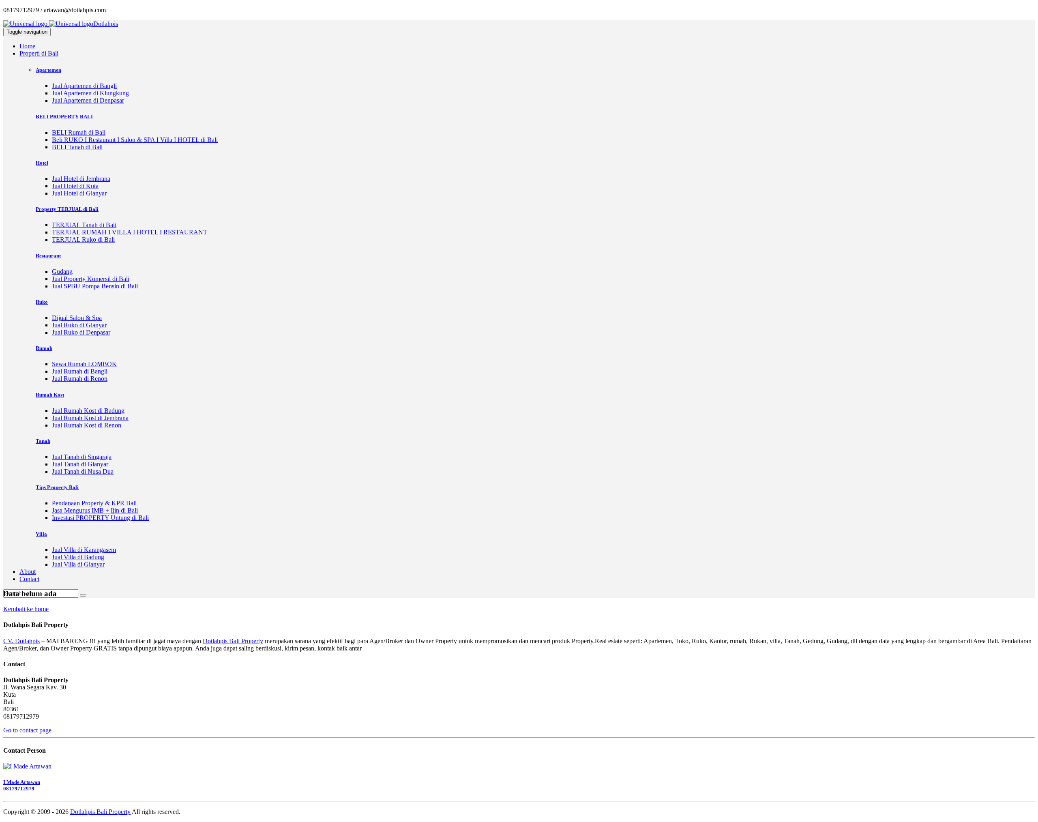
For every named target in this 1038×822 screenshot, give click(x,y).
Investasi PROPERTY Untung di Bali (100, 517)
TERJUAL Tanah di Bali (84, 224)
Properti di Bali (38, 53)
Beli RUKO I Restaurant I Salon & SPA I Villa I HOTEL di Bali (135, 139)
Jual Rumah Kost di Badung (88, 410)
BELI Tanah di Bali (77, 147)
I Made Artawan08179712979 (21, 785)
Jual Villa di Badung (78, 557)
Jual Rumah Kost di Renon (86, 425)
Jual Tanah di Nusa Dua (83, 471)
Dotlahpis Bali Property (233, 640)
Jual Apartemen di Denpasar (88, 100)
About (27, 571)
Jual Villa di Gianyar (78, 564)
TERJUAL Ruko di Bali (83, 239)
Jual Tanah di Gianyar (80, 464)
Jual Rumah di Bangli (79, 371)
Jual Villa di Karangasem (84, 549)
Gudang (62, 271)
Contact (29, 578)
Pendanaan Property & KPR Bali (94, 503)
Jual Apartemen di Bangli (84, 85)
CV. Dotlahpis (21, 640)
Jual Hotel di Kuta (75, 185)
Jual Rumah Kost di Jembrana (90, 417)
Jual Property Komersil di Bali (90, 278)
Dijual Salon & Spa (77, 317)
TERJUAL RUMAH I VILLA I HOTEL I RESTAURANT (129, 232)
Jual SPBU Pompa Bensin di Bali (95, 286)
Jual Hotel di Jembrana (81, 178)
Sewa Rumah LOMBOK (84, 364)
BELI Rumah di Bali (78, 132)
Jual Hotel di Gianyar (79, 193)
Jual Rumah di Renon (79, 378)
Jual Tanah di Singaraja (82, 456)
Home (27, 46)
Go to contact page (27, 730)
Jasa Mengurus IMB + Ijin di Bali (95, 510)
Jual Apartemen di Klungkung (90, 93)
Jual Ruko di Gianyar (79, 325)
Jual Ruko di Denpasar (81, 332)
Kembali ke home (26, 608)
